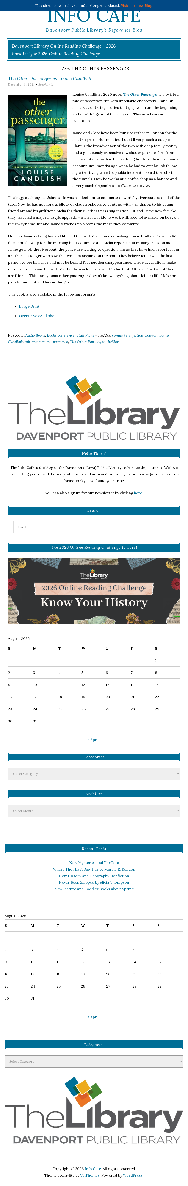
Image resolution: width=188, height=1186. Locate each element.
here (138, 493)
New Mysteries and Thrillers (94, 862)
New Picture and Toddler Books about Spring (94, 889)
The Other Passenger (87, 341)
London (151, 335)
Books (51, 335)
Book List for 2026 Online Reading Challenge (56, 54)
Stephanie (45, 85)
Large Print (29, 306)
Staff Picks (85, 335)
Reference (66, 335)
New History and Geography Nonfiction (94, 876)
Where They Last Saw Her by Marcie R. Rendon (94, 869)
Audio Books (35, 335)
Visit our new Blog (136, 5)
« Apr (92, 739)
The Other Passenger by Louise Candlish (49, 78)
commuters (121, 335)
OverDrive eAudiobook (38, 315)
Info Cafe (94, 15)
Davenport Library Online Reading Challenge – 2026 (64, 46)
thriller (113, 341)
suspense (60, 341)
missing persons (38, 341)
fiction (138, 335)
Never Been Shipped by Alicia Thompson (94, 882)
